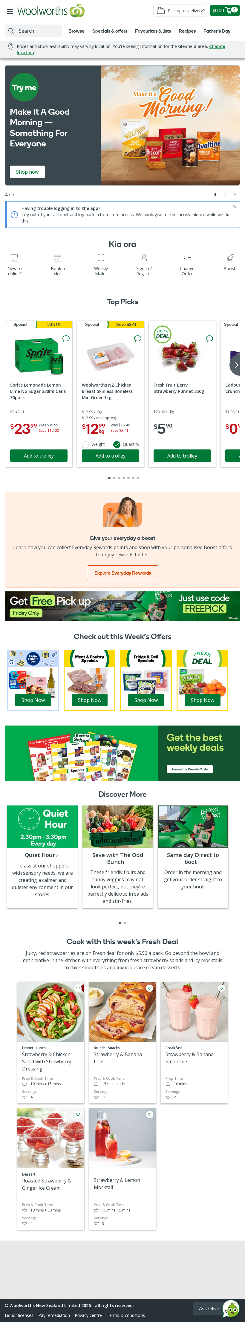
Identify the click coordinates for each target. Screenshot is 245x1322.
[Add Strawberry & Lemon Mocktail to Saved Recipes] (149, 1114)
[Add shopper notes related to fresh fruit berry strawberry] (209, 339)
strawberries (61, 953)
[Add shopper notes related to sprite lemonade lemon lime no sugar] (66, 339)
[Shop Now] (33, 680)
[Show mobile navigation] (11, 10)
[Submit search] (11, 31)
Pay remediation (54, 1315)
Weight (98, 444)
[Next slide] (235, 195)
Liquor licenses (19, 1315)
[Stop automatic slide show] (215, 195)
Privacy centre (88, 1315)
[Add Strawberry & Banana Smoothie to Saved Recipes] (221, 988)
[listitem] (120, 923)
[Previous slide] (225, 195)
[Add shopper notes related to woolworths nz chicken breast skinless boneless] (137, 339)
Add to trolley (39, 455)
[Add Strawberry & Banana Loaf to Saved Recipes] (149, 988)
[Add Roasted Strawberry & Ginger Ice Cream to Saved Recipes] (78, 1114)
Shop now (27, 172)
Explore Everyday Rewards (122, 573)
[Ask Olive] (231, 1310)
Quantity (131, 444)
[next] (234, 365)
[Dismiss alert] (235, 207)
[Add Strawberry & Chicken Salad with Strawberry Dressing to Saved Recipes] (78, 988)
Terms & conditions (126, 1315)
